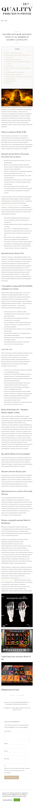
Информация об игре (11, 81)
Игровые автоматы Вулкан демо (14, 74)
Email (6, 751)
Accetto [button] (17, 800)
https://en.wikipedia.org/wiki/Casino (12, 205)
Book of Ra (8, 83)
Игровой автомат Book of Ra (13, 59)
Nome (6, 743)
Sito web (6, 758)
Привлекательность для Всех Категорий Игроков (18, 76)
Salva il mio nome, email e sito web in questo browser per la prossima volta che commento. (17, 770)
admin (13, 695)
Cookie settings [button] (7, 800)
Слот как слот (9, 66)
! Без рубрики (20, 695)
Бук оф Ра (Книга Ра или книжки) (14, 72)
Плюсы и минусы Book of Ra (13, 53)
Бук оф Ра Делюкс (10, 79)
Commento (8, 731)
